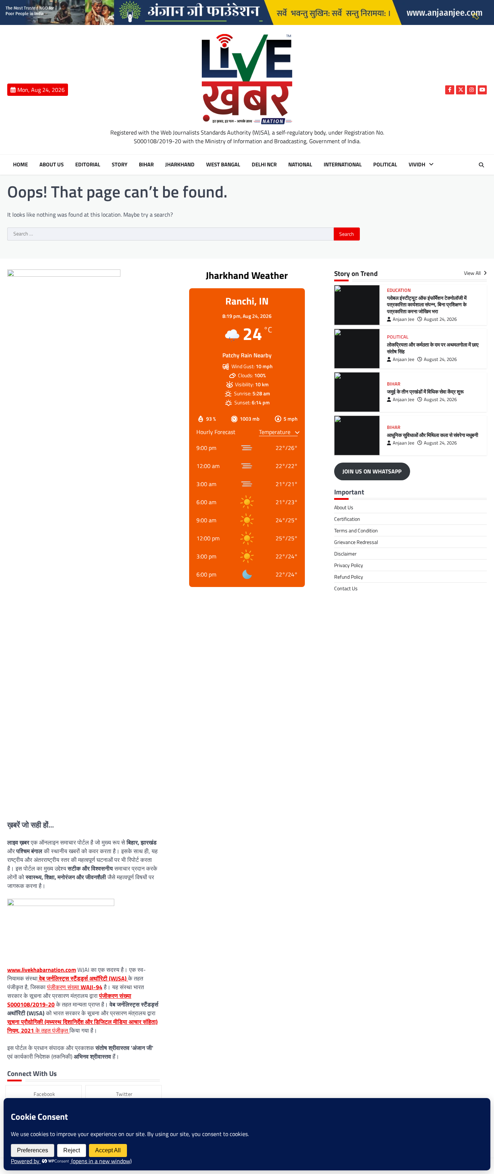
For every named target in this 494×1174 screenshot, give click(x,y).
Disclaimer (345, 553)
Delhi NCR (264, 165)
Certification (347, 519)
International (343, 165)
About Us (51, 165)
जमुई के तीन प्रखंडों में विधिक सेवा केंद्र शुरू (425, 392)
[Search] (481, 164)
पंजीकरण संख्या (74, 987)
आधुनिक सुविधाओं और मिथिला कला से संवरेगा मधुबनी (432, 435)
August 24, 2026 (440, 319)
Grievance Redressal (356, 542)
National (300, 165)
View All (473, 273)
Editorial (87, 165)
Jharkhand (180, 165)
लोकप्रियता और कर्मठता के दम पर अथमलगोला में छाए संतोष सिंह (432, 348)
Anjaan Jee (403, 319)
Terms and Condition (356, 530)
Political (385, 165)
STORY (119, 165)
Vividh (417, 165)
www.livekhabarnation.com (41, 969)
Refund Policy (348, 576)
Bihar (146, 165)
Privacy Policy (348, 565)
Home (20, 165)
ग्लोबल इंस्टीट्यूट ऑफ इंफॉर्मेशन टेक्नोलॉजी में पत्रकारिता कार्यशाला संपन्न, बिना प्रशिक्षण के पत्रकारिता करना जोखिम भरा (427, 304)
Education (399, 290)
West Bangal (223, 165)
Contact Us (346, 588)
